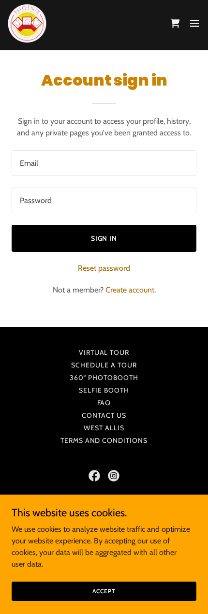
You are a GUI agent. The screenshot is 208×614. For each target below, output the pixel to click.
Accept (103, 591)
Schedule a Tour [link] (104, 365)
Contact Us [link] (104, 415)
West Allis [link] (104, 428)
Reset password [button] (104, 268)
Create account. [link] (130, 289)
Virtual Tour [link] (104, 352)
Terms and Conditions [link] (104, 440)
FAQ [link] (104, 402)
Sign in (104, 238)
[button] (175, 23)
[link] (27, 23)
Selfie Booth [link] (104, 390)
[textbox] (104, 163)
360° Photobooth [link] (104, 377)
